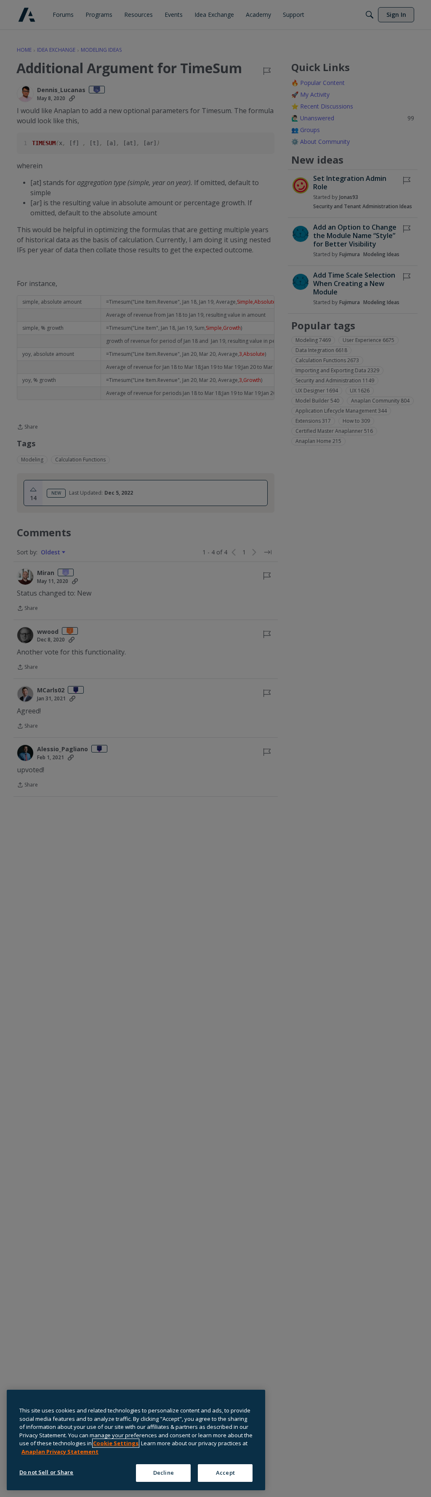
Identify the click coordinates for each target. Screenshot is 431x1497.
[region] (136, 1440)
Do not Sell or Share (46, 1472)
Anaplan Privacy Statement (59, 1451)
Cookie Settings (115, 1443)
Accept (225, 1472)
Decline (163, 1472)
